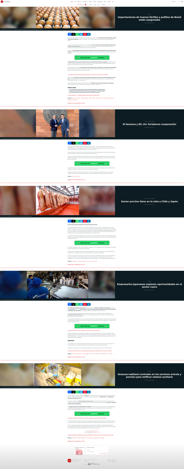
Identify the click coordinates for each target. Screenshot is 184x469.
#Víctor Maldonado (84, 98)
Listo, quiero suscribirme (103, 453)
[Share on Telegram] (81, 34)
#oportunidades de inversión (88, 353)
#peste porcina (97, 437)
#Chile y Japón (94, 261)
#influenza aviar (90, 437)
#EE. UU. (78, 176)
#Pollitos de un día (99, 98)
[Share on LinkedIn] (89, 34)
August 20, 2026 (97, 432)
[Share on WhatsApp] (77, 34)
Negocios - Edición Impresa (149, 121)
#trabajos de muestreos (81, 437)
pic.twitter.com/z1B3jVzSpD (92, 430)
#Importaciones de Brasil (72, 99)
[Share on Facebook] (69, 34)
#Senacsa (74, 98)
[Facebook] (108, 461)
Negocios (149, 14)
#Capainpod (74, 261)
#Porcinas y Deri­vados (82, 261)
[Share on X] (73, 34)
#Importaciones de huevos (109, 98)
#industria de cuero (104, 353)
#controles (102, 437)
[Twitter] (111, 461)
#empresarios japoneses (77, 353)
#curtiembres (97, 353)
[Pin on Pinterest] (85, 34)
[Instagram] (113, 461)
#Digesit (78, 98)
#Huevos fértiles (92, 98)
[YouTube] (115, 461)
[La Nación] (5, 1)
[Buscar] (182, 2)
